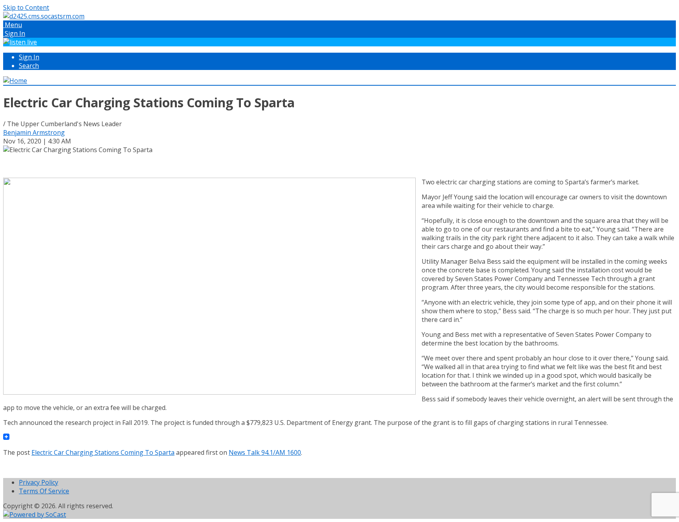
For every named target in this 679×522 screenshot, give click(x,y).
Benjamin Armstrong (34, 132)
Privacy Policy (38, 482)
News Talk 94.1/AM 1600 (265, 452)
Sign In (29, 57)
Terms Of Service (44, 491)
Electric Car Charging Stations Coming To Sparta (102, 452)
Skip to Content (26, 7)
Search (29, 65)
